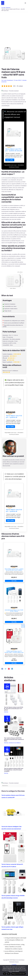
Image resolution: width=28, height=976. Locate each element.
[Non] (26, 970)
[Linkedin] (12, 669)
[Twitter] (5, 669)
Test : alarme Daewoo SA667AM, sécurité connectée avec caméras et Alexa (14, 739)
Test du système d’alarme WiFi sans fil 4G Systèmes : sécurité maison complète (13, 770)
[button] (10, 90)
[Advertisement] (14, 27)
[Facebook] (2, 669)
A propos (14, 964)
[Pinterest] (9, 669)
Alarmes (6, 711)
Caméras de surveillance (15, 742)
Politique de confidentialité (18, 973)
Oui (4, 973)
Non (9, 973)
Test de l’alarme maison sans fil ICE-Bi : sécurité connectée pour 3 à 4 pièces (13, 709)
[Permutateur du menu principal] (25, 3)
